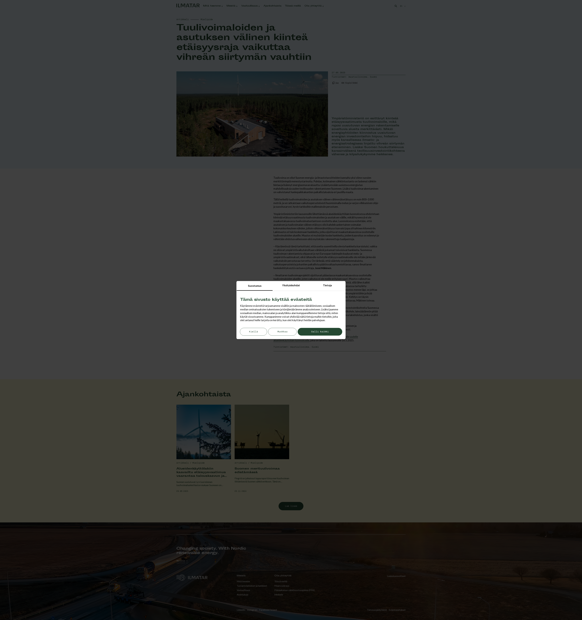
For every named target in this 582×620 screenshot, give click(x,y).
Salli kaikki (320, 332)
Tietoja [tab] (327, 285)
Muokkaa (282, 332)
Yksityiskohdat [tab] (291, 285)
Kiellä (253, 332)
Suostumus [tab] (254, 285)
